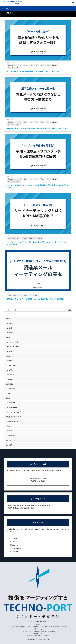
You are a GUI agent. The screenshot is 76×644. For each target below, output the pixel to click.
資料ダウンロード (38, 498)
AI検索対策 (10, 375)
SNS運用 (10, 379)
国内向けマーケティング (14, 65)
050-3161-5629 (39, 481)
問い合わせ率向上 (52, 65)
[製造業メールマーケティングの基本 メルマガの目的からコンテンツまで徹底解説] (38, 270)
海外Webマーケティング (14, 421)
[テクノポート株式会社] (11, 2)
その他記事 (9, 445)
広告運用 (10, 370)
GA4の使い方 (11, 393)
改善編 (42, 65)
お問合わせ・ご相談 (38, 464)
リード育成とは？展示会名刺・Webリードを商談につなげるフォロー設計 (33, 71)
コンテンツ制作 (34, 65)
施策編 (25, 65)
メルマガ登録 (38, 522)
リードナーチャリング (14, 67)
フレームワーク (10, 440)
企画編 (8, 337)
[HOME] (2, 8)
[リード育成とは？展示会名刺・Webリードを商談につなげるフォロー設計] (38, 40)
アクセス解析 (11, 389)
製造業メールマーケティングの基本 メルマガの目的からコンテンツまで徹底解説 (35, 299)
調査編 (8, 319)
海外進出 (10, 431)
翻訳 (8, 426)
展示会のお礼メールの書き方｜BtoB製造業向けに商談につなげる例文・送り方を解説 (37, 128)
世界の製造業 (11, 435)
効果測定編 (9, 384)
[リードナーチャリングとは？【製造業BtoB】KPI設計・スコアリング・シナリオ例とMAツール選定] (38, 213)
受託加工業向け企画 (13, 347)
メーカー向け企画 (12, 342)
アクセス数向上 (12, 403)
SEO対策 (10, 361)
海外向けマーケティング (13, 417)
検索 (69, 310)
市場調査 (10, 333)
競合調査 (10, 323)
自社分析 (10, 328)
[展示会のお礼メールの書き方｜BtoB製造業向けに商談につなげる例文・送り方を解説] (38, 97)
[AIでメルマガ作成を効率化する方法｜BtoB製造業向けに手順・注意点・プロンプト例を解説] (38, 154)
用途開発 (10, 351)
